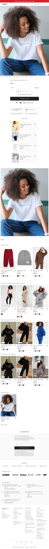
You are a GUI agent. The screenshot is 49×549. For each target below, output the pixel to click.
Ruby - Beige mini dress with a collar (22, 309)
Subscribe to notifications (9, 488)
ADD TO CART (25, 98)
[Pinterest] (22, 542)
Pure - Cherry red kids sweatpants (6, 271)
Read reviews (7, 495)
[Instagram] (26, 542)
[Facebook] (17, 542)
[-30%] (24, 296)
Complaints (16, 516)
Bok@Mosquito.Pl (40, 516)
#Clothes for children (17, 466)
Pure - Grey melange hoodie (38, 309)
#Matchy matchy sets (30, 466)
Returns (15, 524)
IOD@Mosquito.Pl (40, 525)
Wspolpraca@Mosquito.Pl (42, 520)
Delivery (15, 510)
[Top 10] (8, 332)
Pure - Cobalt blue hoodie (38, 346)
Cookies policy (28, 512)
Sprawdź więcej (24, 431)
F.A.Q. (15, 515)
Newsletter (16, 512)
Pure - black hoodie (6, 345)
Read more (29, 496)
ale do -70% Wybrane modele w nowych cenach (24, 1)
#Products (5, 466)
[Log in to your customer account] (35, 4)
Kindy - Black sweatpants (4, 309)
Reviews (15, 518)
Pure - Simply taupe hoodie (38, 380)
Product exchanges (18, 513)
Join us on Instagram (8, 502)
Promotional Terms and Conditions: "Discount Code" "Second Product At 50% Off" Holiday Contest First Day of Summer (30, 527)
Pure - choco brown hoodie (38, 271)
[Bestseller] (40, 296)
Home (2, 76)
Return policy (28, 515)
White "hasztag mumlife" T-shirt (5, 418)
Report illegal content (18, 522)
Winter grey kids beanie (21, 271)
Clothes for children (8, 76)
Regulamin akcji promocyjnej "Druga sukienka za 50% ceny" (29, 518)
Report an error (17, 521)
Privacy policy (28, 510)
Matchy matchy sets (16, 76)
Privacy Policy (30, 454)
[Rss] (31, 542)
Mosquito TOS (28, 513)
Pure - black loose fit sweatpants (22, 346)
